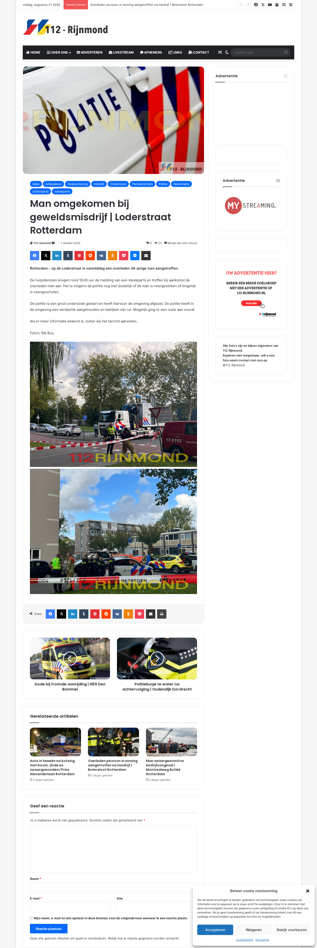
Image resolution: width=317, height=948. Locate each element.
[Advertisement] (204, 24)
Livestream (123, 52)
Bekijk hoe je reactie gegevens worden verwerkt (143, 938)
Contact (200, 52)
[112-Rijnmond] (66, 27)
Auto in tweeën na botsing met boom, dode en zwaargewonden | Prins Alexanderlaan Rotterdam (52, 767)
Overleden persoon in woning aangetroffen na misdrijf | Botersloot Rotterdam (113, 765)
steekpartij (62, 191)
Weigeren (254, 930)
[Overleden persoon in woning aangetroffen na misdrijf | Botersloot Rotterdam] (113, 742)
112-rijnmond (42, 243)
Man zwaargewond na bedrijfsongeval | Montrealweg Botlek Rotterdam (165, 767)
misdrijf (99, 184)
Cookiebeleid (244, 940)
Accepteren (215, 930)
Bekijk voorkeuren (292, 930)
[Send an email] (53, 243)
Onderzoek (118, 184)
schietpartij (40, 191)
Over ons (59, 52)
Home (35, 52)
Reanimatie (181, 184)
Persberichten (142, 184)
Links (177, 52)
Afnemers (152, 52)
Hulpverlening (78, 184)
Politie (163, 184)
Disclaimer (262, 940)
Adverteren (91, 52)
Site (120, 898)
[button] (307, 891)
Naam (35, 879)
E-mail (36, 898)
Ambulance (53, 184)
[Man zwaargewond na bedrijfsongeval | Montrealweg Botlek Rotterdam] (171, 742)
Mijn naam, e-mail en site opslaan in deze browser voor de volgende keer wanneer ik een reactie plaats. (111, 918)
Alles (35, 184)
